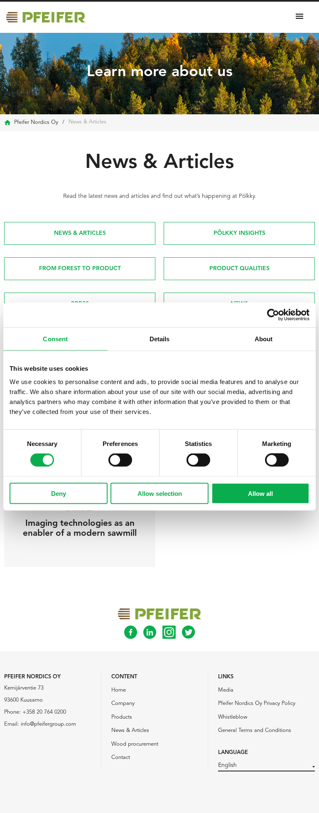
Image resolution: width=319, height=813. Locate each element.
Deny (58, 493)
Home (118, 690)
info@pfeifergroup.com (48, 724)
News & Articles (130, 730)
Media (225, 690)
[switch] (120, 460)
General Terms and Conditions (254, 730)
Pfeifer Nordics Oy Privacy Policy (256, 703)
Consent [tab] (55, 338)
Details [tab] (160, 338)
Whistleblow (232, 717)
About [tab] (264, 338)
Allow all (260, 493)
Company (123, 703)
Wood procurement (134, 744)
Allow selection (159, 493)
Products (121, 717)
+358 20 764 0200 (44, 712)
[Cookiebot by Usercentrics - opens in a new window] (273, 315)
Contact (120, 757)
